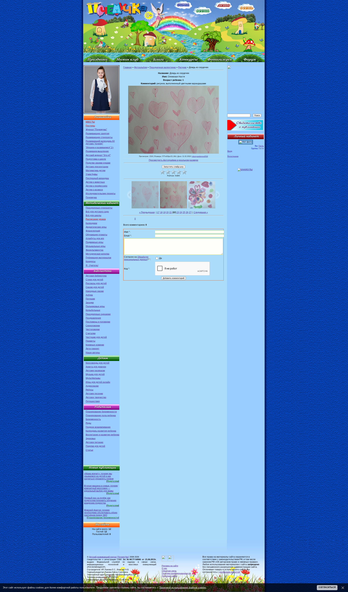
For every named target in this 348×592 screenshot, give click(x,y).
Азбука (89, 295)
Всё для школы (93, 215)
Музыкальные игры (95, 246)
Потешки (90, 299)
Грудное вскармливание (98, 427)
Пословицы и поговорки (98, 322)
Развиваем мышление (97, 151)
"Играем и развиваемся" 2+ (100, 147)
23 (178, 212)
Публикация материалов (98, 257)
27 (190, 212)
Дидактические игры (96, 227)
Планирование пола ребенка (101, 415)
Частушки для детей (96, 337)
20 (167, 212)
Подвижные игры (94, 242)
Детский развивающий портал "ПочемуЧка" (109, 557)
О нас (164, 568)
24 (181, 212)
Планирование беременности (101, 411)
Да (160, 258)
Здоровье (91, 438)
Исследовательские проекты (100, 193)
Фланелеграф (93, 231)
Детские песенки (94, 393)
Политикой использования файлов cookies (182, 587)
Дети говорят (92, 348)
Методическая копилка (97, 254)
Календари (91, 223)
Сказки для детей (95, 287)
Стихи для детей (94, 279)
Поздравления (93, 318)
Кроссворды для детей (97, 363)
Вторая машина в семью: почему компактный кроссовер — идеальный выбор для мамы (101, 488)
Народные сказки (95, 291)
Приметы (90, 341)
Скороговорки (93, 325)
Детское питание (94, 442)
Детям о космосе (94, 189)
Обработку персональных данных (136, 258)
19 (164, 212)
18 (161, 212)
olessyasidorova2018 (200, 156)
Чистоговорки (93, 329)
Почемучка (91, 197)
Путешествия (93, 401)
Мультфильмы (93, 378)
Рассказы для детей (96, 283)
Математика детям (95, 170)
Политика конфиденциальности (176, 573)
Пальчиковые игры (95, 306)
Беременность (93, 419)
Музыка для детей (95, 374)
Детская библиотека (96, 276)
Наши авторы (93, 352)
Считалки (91, 333)
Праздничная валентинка (162, 67)
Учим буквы (92, 174)
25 (184, 212)
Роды (88, 423)
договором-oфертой (229, 572)
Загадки (90, 302)
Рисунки (182, 67)
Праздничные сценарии (98, 314)
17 (158, 212)
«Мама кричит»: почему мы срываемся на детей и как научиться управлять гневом (98, 476)
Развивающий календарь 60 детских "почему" (100, 142)
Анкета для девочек (96, 366)
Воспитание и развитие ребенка (102, 434)
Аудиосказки (92, 386)
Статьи (89, 450)
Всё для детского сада (97, 211)
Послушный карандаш (97, 178)
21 (170, 212)
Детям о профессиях (96, 186)
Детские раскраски (95, 370)
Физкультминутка (94, 250)
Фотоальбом (140, 67)
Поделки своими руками (98, 163)
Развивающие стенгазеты (99, 137)
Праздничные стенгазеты (99, 208)
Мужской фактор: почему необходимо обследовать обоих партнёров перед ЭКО (100, 512)
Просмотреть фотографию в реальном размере (173, 160)
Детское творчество (96, 397)
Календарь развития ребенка (101, 431)
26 (187, 212)
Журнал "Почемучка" (96, 129)
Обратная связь (169, 571)
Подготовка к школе (96, 159)
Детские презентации (97, 166)
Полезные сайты (169, 576)
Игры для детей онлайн (98, 382)
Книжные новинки (95, 345)
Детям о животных (95, 182)
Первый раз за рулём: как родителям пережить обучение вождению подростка (100, 500)
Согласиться (327, 587)
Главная (127, 67)
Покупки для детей (95, 446)
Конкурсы (91, 261)
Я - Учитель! (92, 265)
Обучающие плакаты (96, 234)
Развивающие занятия (97, 133)
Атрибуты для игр (95, 238)
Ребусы (89, 390)
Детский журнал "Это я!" (98, 155)
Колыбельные (93, 310)
